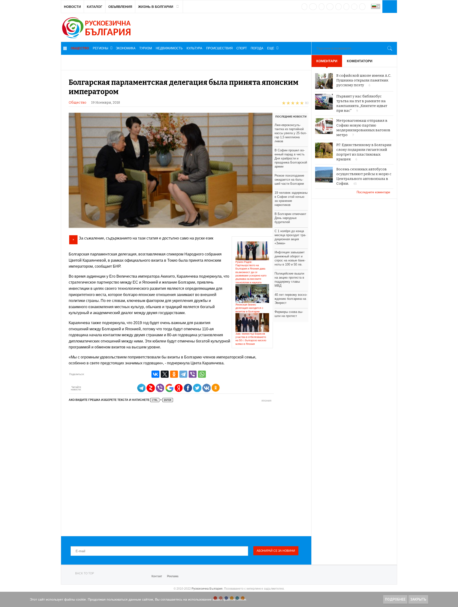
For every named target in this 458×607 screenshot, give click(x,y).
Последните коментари (374, 192)
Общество (77, 103)
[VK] (304, 6)
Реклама (172, 576)
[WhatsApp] (202, 374)
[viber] (354, 6)
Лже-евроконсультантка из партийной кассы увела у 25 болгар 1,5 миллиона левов (291, 133)
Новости (72, 7)
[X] (165, 374)
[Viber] (193, 374)
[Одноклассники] (174, 374)
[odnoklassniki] (329, 6)
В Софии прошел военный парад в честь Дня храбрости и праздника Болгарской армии (291, 158)
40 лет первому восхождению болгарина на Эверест (291, 299)
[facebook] (313, 6)
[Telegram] (346, 6)
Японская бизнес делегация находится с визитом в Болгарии (249, 308)
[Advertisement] (188, 468)
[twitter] (321, 6)
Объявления (120, 7)
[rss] (362, 6)
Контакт (156, 576)
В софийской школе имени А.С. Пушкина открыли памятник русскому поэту (363, 80)
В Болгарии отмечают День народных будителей (290, 218)
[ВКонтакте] (155, 374)
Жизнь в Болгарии (155, 7)
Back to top (84, 573)
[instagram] (338, 6)
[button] (389, 6)
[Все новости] (64, 48)
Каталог (94, 7)
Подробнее (395, 599)
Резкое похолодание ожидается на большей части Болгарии (289, 179)
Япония (266, 400)
